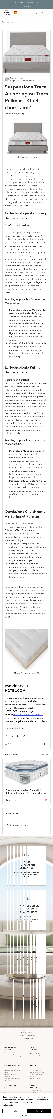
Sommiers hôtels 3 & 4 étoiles (13, 1057)
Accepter (39, 1111)
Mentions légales (35, 1078)
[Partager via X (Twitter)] (12, 736)
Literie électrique (35, 1090)
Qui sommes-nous (35, 1070)
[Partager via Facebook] (6, 736)
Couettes (6, 1093)
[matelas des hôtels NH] (26, 772)
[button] (42, 12)
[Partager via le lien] (24, 736)
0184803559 (38, 1053)
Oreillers (6, 1091)
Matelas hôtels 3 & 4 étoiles (12, 1053)
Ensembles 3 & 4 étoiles (11, 1055)
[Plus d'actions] (46, 79)
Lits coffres (33, 1092)
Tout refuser (14, 1111)
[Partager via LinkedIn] (18, 736)
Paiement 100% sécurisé (27, 1035)
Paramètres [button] (26, 1115)
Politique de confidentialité (38, 1072)
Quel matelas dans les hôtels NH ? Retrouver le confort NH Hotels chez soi (26, 791)
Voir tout (45, 754)
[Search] (36, 13)
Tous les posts (7, 22)
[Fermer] (50, 1097)
